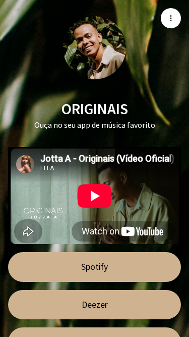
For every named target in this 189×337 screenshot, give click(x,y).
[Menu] (171, 18)
